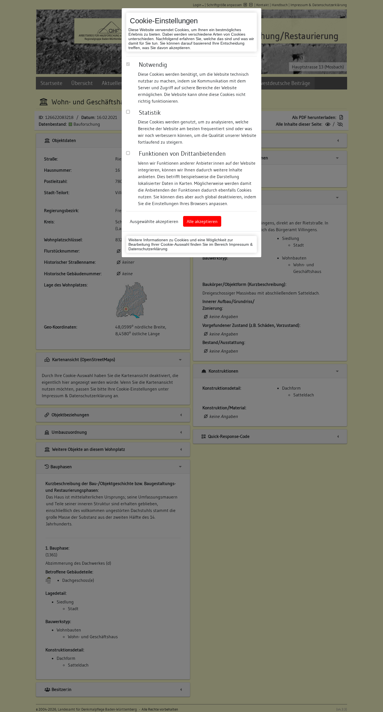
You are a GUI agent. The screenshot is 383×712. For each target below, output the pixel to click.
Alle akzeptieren (202, 221)
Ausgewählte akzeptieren (154, 221)
